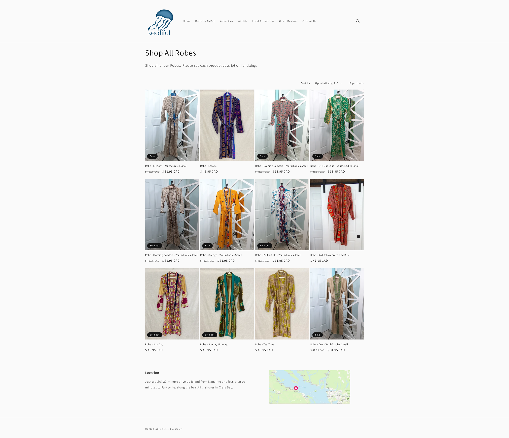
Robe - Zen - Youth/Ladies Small (329, 344)
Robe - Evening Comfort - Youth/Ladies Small (281, 166)
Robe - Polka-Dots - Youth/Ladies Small (278, 255)
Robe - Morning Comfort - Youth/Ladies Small (171, 255)
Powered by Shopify (172, 428)
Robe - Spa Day (154, 344)
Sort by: (306, 83)
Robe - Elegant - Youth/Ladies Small (166, 166)
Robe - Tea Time (264, 344)
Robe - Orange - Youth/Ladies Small (221, 255)
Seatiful (157, 428)
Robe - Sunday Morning (214, 344)
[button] (358, 21)
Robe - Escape (208, 166)
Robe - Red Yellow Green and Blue (330, 255)
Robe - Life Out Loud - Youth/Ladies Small (334, 166)
